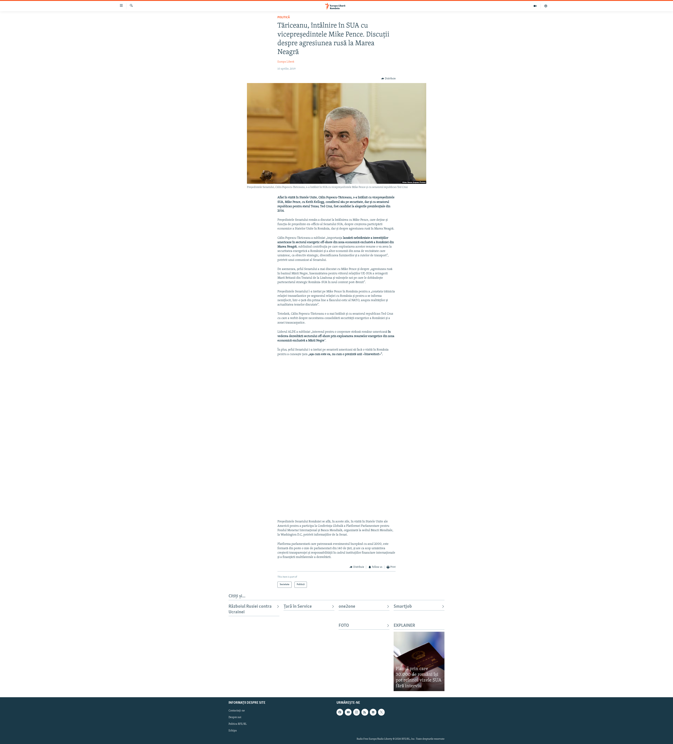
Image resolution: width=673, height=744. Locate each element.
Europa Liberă (285, 61)
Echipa (233, 730)
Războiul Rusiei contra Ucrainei (250, 609)
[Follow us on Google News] (373, 712)
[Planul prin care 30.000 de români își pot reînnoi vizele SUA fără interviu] (419, 661)
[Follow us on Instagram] (356, 712)
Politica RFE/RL (238, 724)
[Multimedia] (535, 6)
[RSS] (364, 712)
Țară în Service (298, 606)
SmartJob (403, 606)
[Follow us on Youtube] (348, 712)
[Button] (388, 78)
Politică (283, 17)
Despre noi (235, 717)
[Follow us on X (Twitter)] (381, 712)
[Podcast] (546, 6)
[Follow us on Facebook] (339, 712)
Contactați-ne (237, 710)
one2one (347, 606)
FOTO (344, 625)
